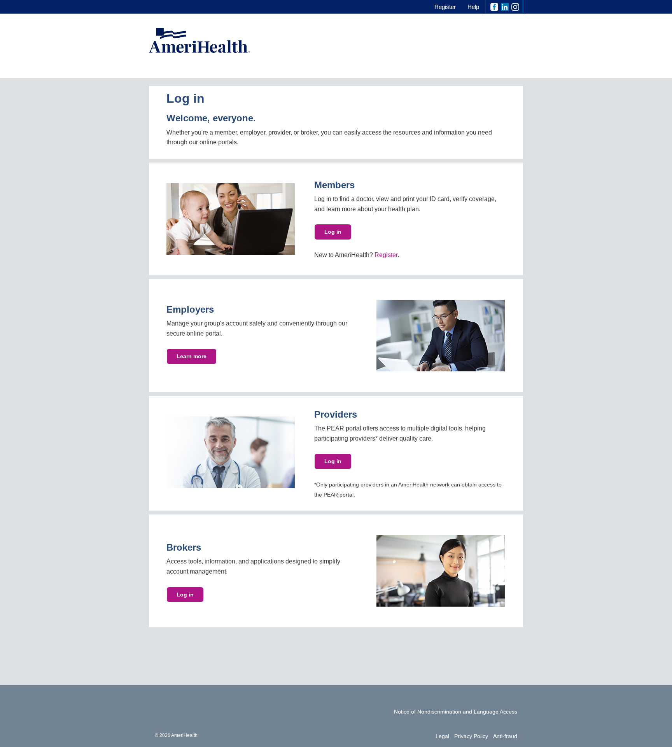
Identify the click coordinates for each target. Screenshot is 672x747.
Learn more (191, 356)
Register (445, 6)
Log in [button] (332, 461)
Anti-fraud (505, 736)
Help (473, 6)
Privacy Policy (471, 736)
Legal (442, 736)
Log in (332, 232)
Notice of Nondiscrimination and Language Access (455, 712)
